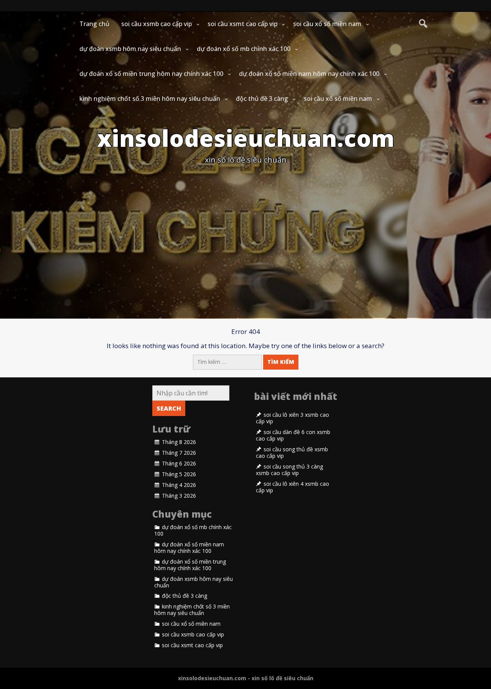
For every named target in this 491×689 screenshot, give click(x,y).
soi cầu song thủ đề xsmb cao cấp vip (292, 452)
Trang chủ (94, 24)
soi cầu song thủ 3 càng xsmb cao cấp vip (289, 470)
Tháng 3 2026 (179, 495)
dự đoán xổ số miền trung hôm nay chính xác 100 (151, 73)
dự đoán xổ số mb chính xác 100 (243, 48)
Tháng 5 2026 (179, 474)
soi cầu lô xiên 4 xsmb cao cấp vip (292, 487)
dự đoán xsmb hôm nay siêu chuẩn (130, 48)
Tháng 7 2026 (179, 452)
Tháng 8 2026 (179, 442)
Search (169, 408)
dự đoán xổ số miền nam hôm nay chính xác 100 (309, 73)
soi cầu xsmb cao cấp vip (156, 24)
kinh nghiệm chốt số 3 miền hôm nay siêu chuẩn (149, 98)
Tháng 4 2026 (179, 485)
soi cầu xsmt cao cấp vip (242, 24)
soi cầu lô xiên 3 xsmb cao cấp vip (292, 418)
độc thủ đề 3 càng (262, 98)
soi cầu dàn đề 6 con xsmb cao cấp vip (293, 435)
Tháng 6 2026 (179, 463)
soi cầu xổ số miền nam (327, 24)
